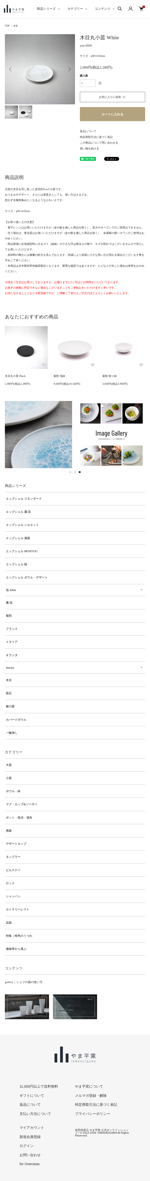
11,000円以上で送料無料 (39, 1086)
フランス (12, 628)
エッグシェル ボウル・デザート (27, 577)
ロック (10, 883)
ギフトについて (32, 1096)
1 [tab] (70, 472)
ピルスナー (13, 870)
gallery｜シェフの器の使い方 (24, 982)
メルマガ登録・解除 (91, 1096)
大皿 (9, 765)
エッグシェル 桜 (16, 564)
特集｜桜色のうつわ (19, 935)
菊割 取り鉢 (109, 376)
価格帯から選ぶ (16, 948)
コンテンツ (102, 8)
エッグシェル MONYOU (22, 551)
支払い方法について (35, 1114)
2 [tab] (75, 472)
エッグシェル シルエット (22, 524)
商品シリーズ (46, 8)
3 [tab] (80, 472)
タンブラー (13, 856)
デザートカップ (16, 843)
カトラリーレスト (17, 909)
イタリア (12, 641)
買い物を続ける (89, 148)
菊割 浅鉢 (59, 376)
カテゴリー (75, 8)
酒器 (9, 830)
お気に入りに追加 (110, 97)
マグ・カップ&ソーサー (22, 804)
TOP (7, 25)
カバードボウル (16, 719)
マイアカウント (32, 1128)
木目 (15, 25)
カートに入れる (112, 114)
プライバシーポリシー (92, 1114)
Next (69, 69)
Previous (11, 69)
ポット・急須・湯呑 (19, 817)
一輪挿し (12, 732)
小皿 (9, 778)
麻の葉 (10, 706)
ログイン (27, 1146)
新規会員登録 (30, 1137)
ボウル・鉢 (13, 791)
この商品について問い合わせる (99, 142)
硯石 (9, 693)
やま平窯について (89, 1086)
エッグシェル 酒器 (18, 538)
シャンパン (13, 896)
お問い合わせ (30, 1155)
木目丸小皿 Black (15, 376)
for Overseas (30, 1164)
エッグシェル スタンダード (24, 498)
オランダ (12, 655)
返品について (88, 131)
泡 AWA (11, 590)
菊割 (9, 615)
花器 (9, 922)
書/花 (9, 602)
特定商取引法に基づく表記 (96, 137)
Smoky (10, 667)
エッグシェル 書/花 (18, 511)
